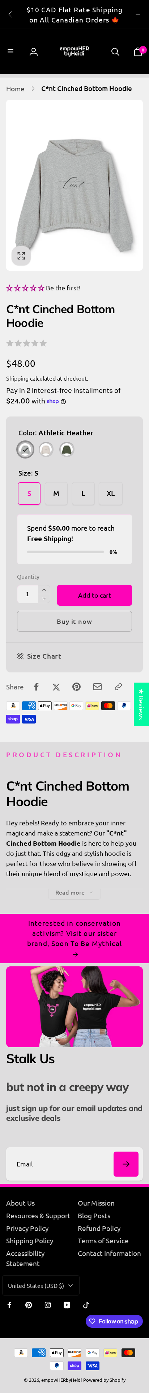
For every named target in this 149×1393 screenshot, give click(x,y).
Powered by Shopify (104, 1380)
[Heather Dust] (46, 449)
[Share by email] (97, 686)
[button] (11, 51)
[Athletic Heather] (25, 449)
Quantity (28, 576)
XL (111, 493)
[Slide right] (138, 14)
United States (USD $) (36, 1285)
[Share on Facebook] (36, 687)
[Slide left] (11, 14)
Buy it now (74, 621)
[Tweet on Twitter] (56, 687)
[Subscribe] (126, 1164)
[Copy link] (118, 687)
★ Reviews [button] (141, 704)
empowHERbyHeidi (61, 1380)
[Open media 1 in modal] (74, 185)
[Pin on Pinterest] (76, 687)
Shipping (17, 378)
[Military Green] (66, 449)
